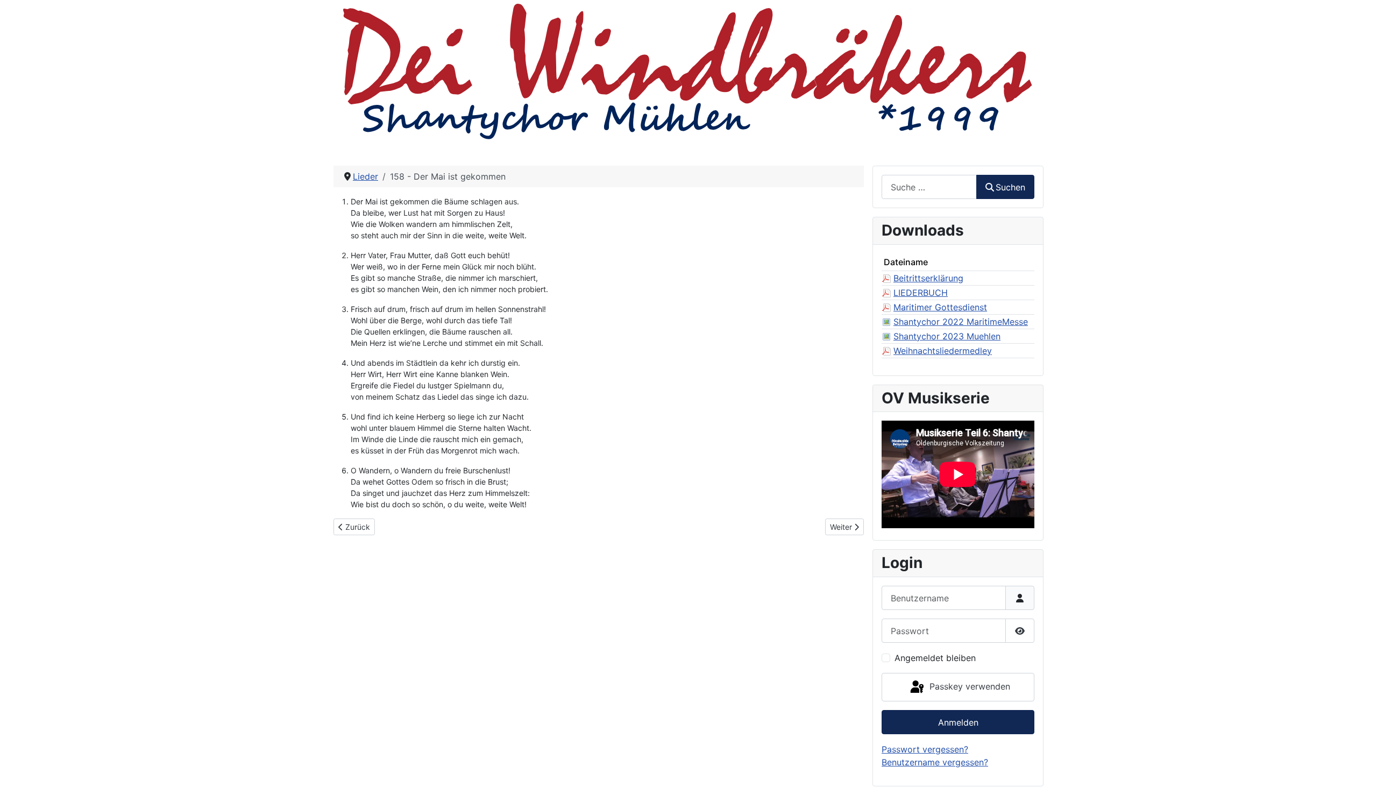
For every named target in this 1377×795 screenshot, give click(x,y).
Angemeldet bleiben (935, 657)
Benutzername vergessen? (935, 762)
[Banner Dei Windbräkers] (688, 70)
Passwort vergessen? (925, 749)
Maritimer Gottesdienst (940, 307)
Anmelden (958, 722)
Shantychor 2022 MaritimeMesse (960, 321)
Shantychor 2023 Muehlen (946, 336)
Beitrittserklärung (928, 278)
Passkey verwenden (968, 686)
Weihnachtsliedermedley (942, 350)
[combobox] (929, 187)
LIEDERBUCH (920, 292)
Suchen (1010, 187)
